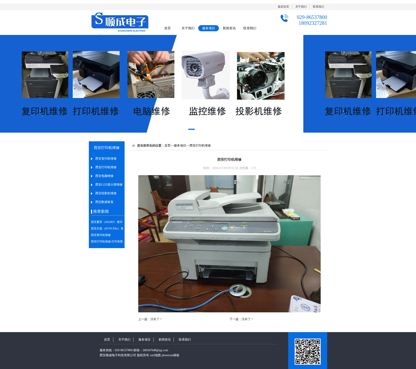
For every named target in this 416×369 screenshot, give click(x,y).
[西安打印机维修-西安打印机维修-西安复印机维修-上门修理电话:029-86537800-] (120, 22)
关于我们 (301, 6)
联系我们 (318, 6)
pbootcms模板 (170, 355)
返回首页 (283, 6)
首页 (167, 28)
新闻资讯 (229, 28)
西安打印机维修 (200, 145)
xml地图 (155, 355)
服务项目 (208, 28)
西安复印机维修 (101, 235)
